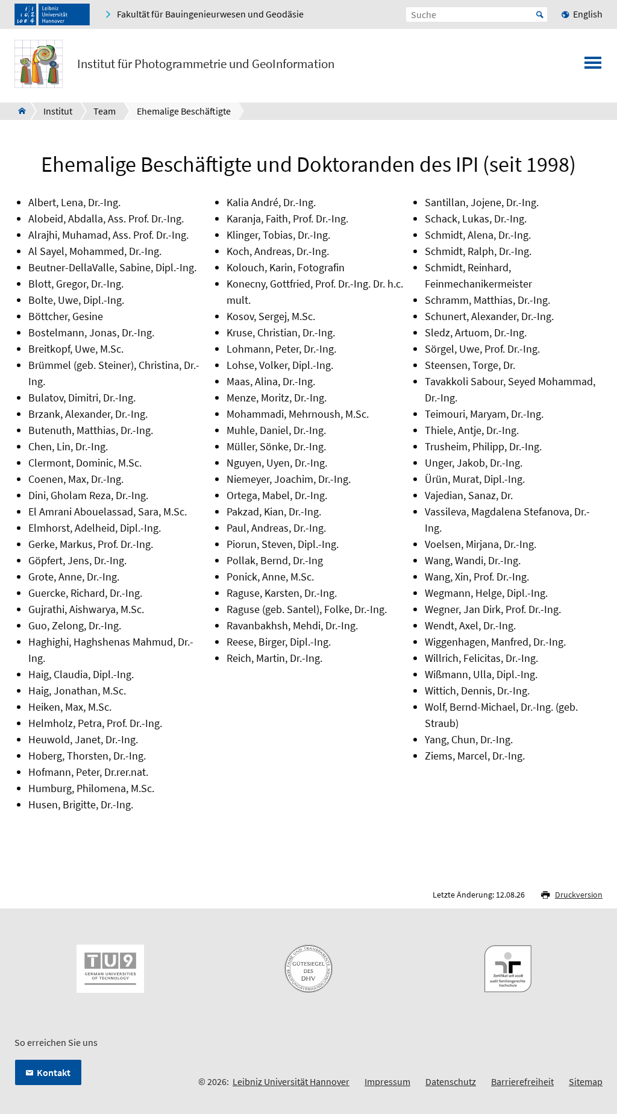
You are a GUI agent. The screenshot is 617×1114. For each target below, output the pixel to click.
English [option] (588, 14)
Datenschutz (450, 1081)
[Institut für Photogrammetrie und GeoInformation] (18, 110)
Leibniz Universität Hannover (291, 1081)
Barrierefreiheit (522, 1081)
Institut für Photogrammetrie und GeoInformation (205, 64)
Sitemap (586, 1081)
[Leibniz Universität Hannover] (52, 14)
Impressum (387, 1081)
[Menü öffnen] (593, 66)
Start (540, 14)
